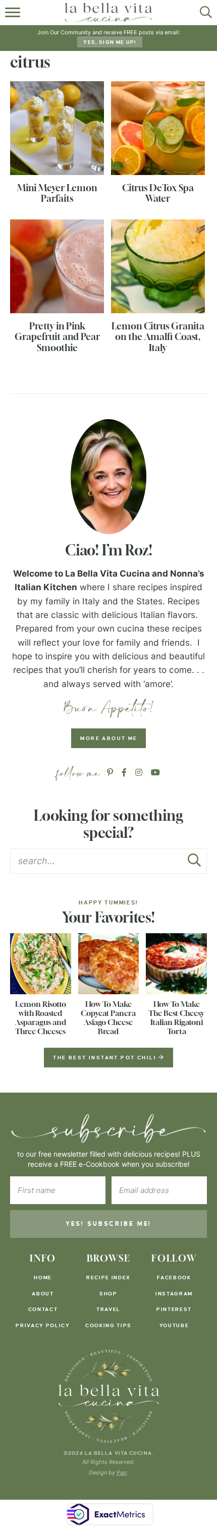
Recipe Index (108, 1277)
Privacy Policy (43, 1325)
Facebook (174, 1277)
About (42, 1293)
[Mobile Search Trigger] (203, 12)
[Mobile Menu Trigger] (14, 12)
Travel (108, 1309)
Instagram (174, 1293)
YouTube (174, 1325)
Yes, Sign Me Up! (109, 42)
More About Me (108, 738)
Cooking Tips (108, 1325)
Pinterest (174, 1309)
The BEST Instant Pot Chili (105, 1057)
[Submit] (194, 863)
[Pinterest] (110, 772)
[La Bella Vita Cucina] (108, 1396)
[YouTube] (155, 772)
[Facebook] (124, 772)
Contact (43, 1309)
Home (43, 1277)
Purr (122, 1472)
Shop (108, 1293)
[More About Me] (108, 476)
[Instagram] (138, 772)
